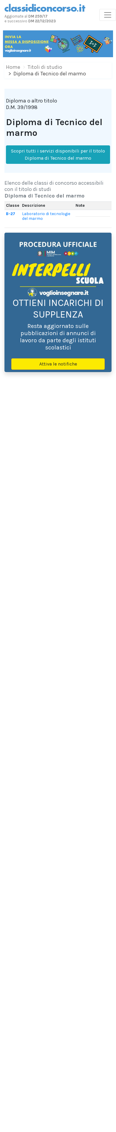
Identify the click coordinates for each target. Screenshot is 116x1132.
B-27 (10, 213)
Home (13, 67)
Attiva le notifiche (58, 364)
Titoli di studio (45, 67)
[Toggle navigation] (107, 15)
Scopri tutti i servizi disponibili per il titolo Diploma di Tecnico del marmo (58, 154)
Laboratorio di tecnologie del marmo (46, 216)
